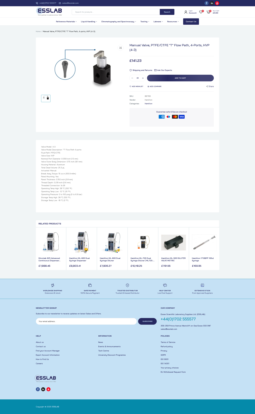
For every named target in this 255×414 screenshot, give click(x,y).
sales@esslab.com (70, 3)
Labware (158, 21)
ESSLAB (55, 406)
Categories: (134, 103)
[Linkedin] (212, 3)
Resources (172, 21)
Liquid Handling (88, 21)
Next (216, 249)
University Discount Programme (112, 355)
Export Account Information (48, 355)
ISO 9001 (164, 359)
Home (38, 31)
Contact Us (191, 21)
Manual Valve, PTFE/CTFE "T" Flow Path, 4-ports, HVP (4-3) (169, 47)
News (100, 342)
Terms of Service (168, 342)
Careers (39, 363)
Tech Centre (103, 351)
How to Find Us (42, 359)
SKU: (131, 96)
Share (211, 86)
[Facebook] (207, 3)
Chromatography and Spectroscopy (118, 21)
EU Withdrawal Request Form (173, 372)
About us (40, 342)
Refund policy (167, 346)
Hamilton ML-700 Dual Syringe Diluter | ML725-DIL (142, 259)
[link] (60, 234)
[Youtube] (217, 3)
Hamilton (148, 103)
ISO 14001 (165, 363)
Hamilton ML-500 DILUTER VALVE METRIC (173, 259)
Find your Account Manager (48, 351)
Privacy (164, 351)
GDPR (163, 355)
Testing (144, 21)
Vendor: (132, 100)
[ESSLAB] (49, 12)
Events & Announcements (109, 346)
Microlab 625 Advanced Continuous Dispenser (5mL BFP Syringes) (49, 259)
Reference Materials (65, 21)
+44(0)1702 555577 (47, 3)
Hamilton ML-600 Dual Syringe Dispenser (79, 259)
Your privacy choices (170, 368)
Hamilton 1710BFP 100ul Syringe (203, 259)
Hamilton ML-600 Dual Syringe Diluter (110, 259)
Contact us (41, 346)
